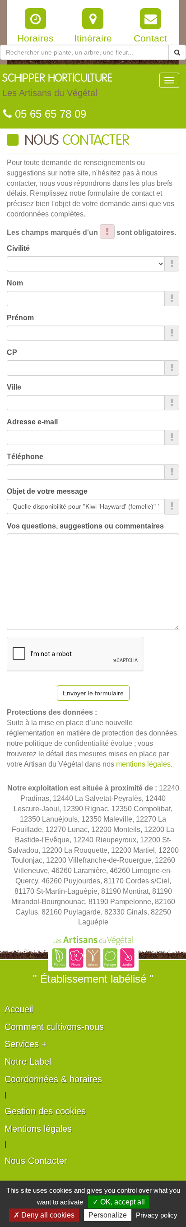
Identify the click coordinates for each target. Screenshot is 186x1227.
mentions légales (143, 764)
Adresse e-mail (32, 422)
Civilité (18, 248)
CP (12, 352)
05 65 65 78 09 (49, 114)
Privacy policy (156, 1215)
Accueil (19, 1009)
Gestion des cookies (45, 1111)
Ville (14, 387)
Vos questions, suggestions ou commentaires (85, 526)
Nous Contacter (36, 1161)
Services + (26, 1044)
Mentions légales (38, 1129)
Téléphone (25, 456)
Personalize (107, 1215)
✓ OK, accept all (119, 1202)
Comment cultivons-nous (54, 1027)
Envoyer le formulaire (93, 693)
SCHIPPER (57, 85)
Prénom (20, 318)
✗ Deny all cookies (44, 1215)
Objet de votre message (47, 491)
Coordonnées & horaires (53, 1079)
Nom (15, 283)
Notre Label (28, 1061)
